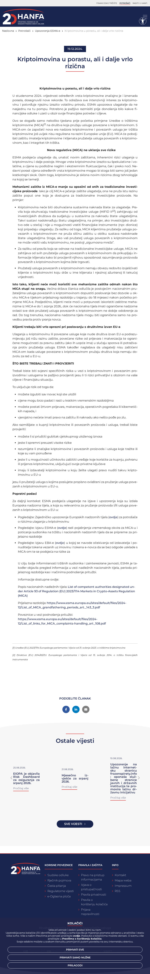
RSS (117, 891)
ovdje (113, 517)
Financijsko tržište (106, 3)
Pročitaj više (21, 788)
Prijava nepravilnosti (90, 912)
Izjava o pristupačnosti (91, 887)
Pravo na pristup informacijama (92, 877)
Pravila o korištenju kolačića (94, 902)
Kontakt (120, 875)
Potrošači (124, 3)
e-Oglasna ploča (59, 896)
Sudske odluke (58, 875)
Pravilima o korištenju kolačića (82, 938)
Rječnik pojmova (59, 880)
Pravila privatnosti (93, 894)
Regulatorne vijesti (60, 891)
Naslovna (8, 30)
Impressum (123, 885)
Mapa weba (123, 880)
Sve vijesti (73, 824)
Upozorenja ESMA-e (47, 30)
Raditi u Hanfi (140, 3)
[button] (11, 777)
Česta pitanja (56, 885)
